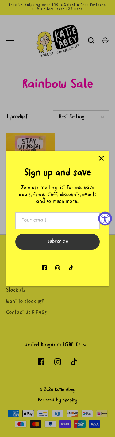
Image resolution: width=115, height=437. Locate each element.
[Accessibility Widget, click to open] (105, 219)
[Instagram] (57, 268)
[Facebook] (44, 268)
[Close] (101, 158)
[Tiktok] (71, 268)
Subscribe (57, 241)
